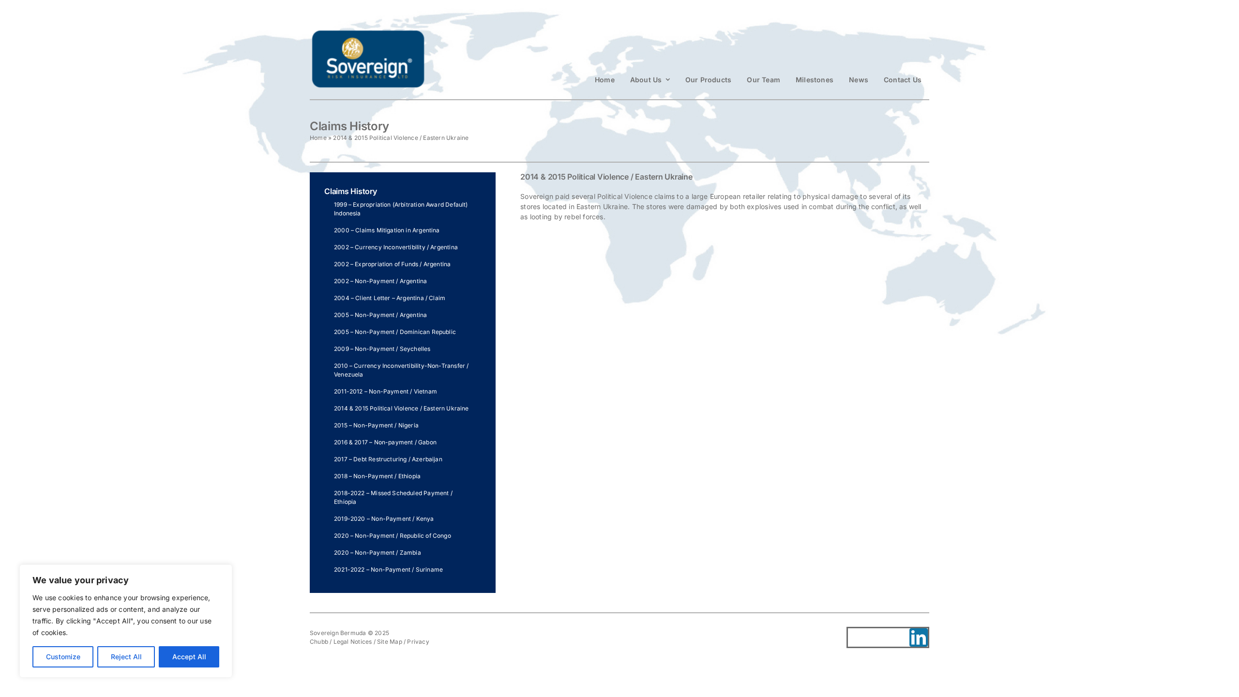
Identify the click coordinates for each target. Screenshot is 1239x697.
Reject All (126, 656)
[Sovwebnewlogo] (368, 32)
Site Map (389, 641)
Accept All (189, 656)
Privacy (418, 641)
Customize (63, 656)
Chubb (319, 641)
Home (318, 137)
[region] (125, 621)
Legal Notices (352, 641)
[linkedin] (918, 637)
